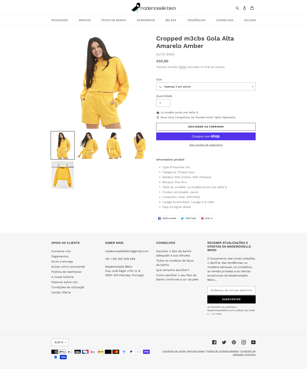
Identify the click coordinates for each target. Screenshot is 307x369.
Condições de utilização (67, 287)
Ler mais (216, 313)
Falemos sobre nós (64, 282)
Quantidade (164, 96)
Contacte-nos (61, 251)
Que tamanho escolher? (172, 270)
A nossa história (62, 277)
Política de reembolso (66, 271)
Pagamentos (59, 256)
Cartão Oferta (61, 292)
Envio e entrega (62, 261)
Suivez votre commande (68, 266)
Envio (182, 67)
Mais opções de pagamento (206, 144)
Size (159, 79)
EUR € (59, 342)
